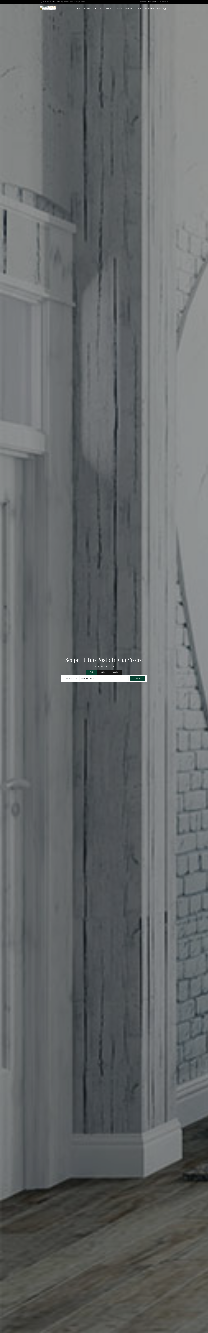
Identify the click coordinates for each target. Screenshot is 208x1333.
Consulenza (97, 9)
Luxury (119, 9)
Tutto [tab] (91, 672)
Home (78, 9)
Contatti (138, 9)
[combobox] (70, 678)
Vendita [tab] (115, 672)
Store (127, 9)
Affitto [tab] (103, 672)
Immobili (109, 9)
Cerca (137, 678)
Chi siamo (87, 9)
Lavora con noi (149, 9)
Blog (159, 9)
